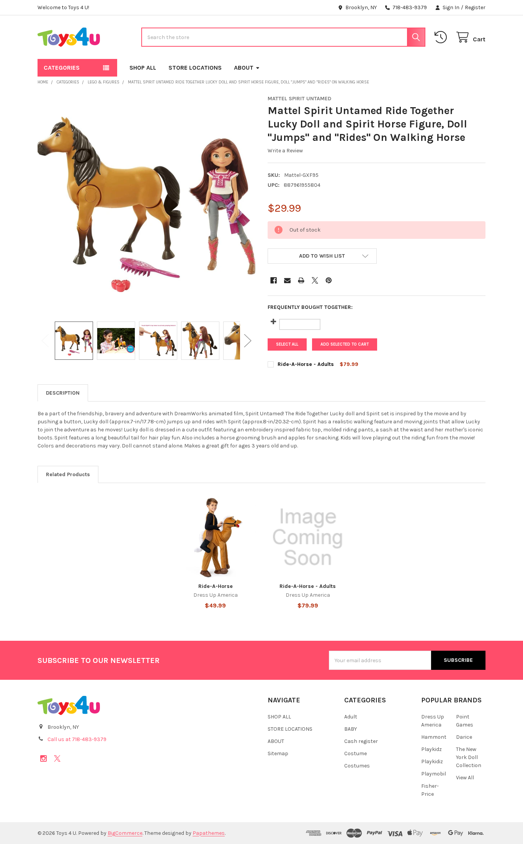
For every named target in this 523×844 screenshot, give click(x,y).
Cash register (361, 741)
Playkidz (431, 749)
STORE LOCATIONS (195, 67)
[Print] (301, 280)
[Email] (287, 280)
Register (475, 7)
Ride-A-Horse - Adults (306, 364)
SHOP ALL (142, 67)
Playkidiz (432, 761)
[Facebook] (273, 280)
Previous (45, 340)
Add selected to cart (344, 344)
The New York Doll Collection (468, 757)
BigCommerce (125, 833)
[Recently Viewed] (442, 37)
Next (247, 340)
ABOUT (243, 67)
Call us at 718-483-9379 (76, 739)
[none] (147, 204)
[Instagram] (43, 758)
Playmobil (433, 774)
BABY (350, 729)
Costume (355, 753)
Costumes (357, 765)
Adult (350, 716)
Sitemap (278, 753)
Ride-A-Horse (215, 586)
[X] (315, 280)
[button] (322, 256)
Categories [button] (62, 67)
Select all (287, 344)
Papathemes (209, 833)
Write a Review (285, 150)
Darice (464, 737)
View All (465, 777)
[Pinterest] (329, 280)
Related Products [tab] (68, 474)
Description (63, 393)
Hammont (433, 737)
